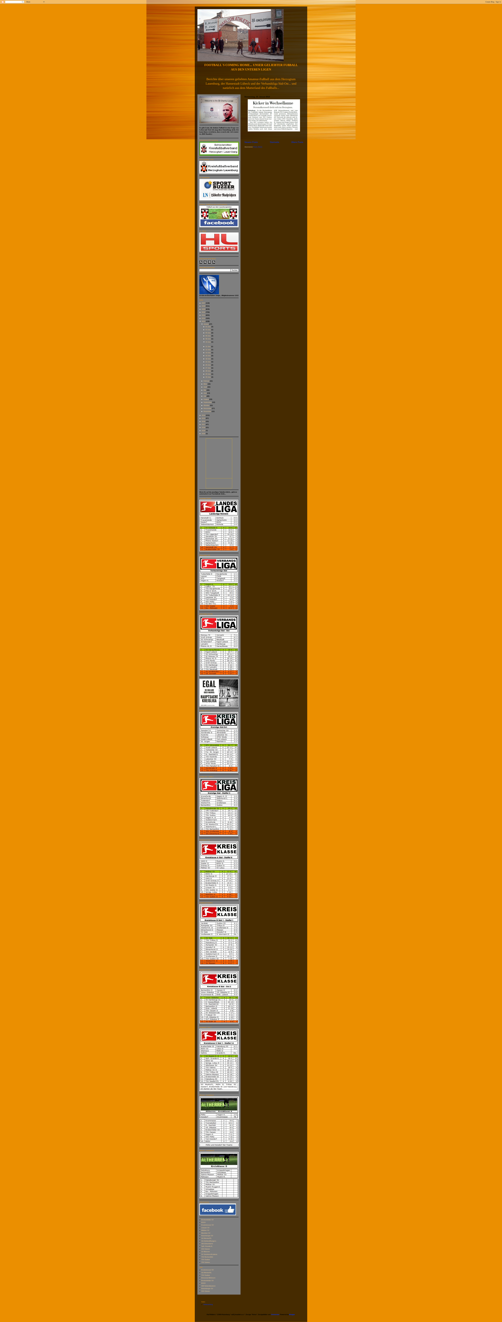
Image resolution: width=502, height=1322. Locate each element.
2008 (204, 306)
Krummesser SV (207, 1225)
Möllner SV (205, 1230)
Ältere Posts (297, 142)
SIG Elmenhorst (207, 1244)
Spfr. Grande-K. (207, 1246)
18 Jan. (208, 359)
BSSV (203, 1222)
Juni (205, 393)
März (206, 384)
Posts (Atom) (257, 147)
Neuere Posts (251, 142)
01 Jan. (208, 327)
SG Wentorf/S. (206, 1238)
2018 (204, 427)
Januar (206, 324)
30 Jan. (208, 377)
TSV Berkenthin (207, 1257)
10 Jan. (208, 342)
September (208, 402)
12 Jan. (208, 350)
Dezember (208, 411)
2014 (204, 415)
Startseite (274, 142)
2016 (204, 421)
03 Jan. (208, 330)
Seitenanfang (208, 1304)
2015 (204, 418)
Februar (207, 381)
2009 (204, 309)
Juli (205, 396)
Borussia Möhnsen (208, 1278)
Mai (205, 390)
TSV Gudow (205, 1260)
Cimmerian (275, 1314)
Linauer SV (205, 1228)
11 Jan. (208, 346)
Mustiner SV (205, 1233)
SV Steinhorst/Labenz (209, 1254)
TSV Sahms (205, 1262)
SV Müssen (205, 1252)
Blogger (292, 1314)
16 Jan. (208, 356)
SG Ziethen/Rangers (208, 1241)
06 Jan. (208, 336)
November (208, 408)
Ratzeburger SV (207, 1236)
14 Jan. (208, 353)
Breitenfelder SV (207, 1220)
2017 (204, 424)
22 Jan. (208, 362)
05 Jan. (208, 333)
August (206, 399)
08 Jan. (208, 339)
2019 (204, 431)
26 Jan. (208, 365)
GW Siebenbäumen (208, 1286)
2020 (204, 434)
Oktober (207, 405)
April (205, 387)
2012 (204, 318)
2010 (204, 312)
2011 (204, 315)
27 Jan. (208, 368)
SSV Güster (205, 1249)
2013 (204, 321)
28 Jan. (208, 371)
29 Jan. (208, 374)
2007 (204, 303)
